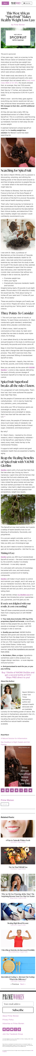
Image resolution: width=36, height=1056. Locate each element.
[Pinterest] (19, 1029)
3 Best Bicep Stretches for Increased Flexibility (18, 950)
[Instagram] (15, 1029)
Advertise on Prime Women (13, 1023)
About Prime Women (11, 1016)
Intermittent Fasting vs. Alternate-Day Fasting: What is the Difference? (18, 978)
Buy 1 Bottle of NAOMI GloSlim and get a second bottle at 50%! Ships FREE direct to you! (18, 675)
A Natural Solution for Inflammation (14, 738)
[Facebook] (4, 1029)
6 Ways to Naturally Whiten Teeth (18, 840)
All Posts (5, 804)
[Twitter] (8, 1029)
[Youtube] (11, 1029)
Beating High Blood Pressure (18, 923)
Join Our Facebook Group (13, 1034)
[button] (3, 790)
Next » (22, 984)
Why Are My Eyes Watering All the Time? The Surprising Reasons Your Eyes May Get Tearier (18, 895)
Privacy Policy (8, 1020)
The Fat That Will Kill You (18, 867)
